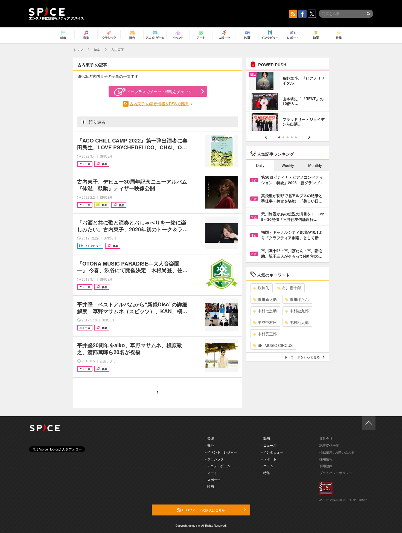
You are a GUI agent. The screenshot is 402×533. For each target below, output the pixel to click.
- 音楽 (209, 438)
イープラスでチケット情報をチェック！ (161, 91)
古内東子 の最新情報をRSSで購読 (159, 103)
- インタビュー (272, 452)
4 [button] (292, 137)
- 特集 (265, 472)
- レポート (268, 459)
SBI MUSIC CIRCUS (275, 345)
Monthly (315, 165)
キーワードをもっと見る (302, 357)
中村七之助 (267, 310)
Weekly (287, 165)
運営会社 (326, 438)
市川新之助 (267, 299)
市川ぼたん (299, 299)
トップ (78, 49)
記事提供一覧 (329, 445)
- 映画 (209, 486)
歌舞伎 (263, 287)
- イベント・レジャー (221, 452)
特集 (97, 49)
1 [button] (279, 137)
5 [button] (296, 137)
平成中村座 (267, 322)
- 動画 (265, 438)
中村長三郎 (267, 334)
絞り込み (97, 122)
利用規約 (326, 465)
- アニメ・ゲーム (217, 465)
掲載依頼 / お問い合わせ (337, 452)
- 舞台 (209, 445)
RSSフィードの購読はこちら (203, 510)
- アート (211, 472)
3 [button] (288, 137)
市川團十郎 (291, 287)
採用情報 (326, 459)
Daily (260, 165)
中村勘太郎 (299, 322)
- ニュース (268, 445)
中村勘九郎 (299, 310)
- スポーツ (212, 479)
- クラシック (214, 459)
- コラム (267, 465)
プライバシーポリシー (335, 472)
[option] (287, 102)
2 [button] (283, 137)
